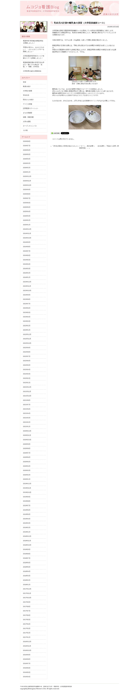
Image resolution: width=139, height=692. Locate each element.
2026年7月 (26, 145)
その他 (25, 130)
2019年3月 (26, 523)
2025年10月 (27, 185)
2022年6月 (26, 361)
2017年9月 (26, 602)
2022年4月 (26, 369)
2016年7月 (26, 663)
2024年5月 (26, 260)
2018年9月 (26, 549)
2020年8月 (26, 448)
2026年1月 (26, 172)
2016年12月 (27, 641)
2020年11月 (27, 435)
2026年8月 (26, 141)
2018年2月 (26, 580)
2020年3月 (26, 470)
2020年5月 (26, 461)
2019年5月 (26, 514)
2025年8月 (26, 194)
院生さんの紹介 (28, 99)
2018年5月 (26, 567)
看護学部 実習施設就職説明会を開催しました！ (33, 42)
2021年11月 (27, 391)
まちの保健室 (27, 113)
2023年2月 (26, 325)
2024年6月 (26, 255)
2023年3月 (26, 321)
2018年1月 (26, 584)
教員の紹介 (27, 86)
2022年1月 (26, 382)
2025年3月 (26, 216)
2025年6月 (26, 203)
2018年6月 (26, 562)
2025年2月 (26, 220)
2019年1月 (26, 532)
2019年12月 (27, 483)
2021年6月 (26, 409)
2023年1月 (26, 330)
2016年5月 (26, 672)
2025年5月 (26, 207)
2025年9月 (26, 189)
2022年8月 (26, 352)
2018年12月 (27, 536)
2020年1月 (26, 479)
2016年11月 (27, 646)
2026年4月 (26, 159)
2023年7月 (26, 304)
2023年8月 (26, 299)
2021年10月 (27, 396)
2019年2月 (26, 527)
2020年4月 (26, 466)
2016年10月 (27, 650)
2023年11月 (27, 286)
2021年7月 (26, 404)
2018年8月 (26, 554)
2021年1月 (26, 426)
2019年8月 (26, 501)
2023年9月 (26, 295)
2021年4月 (26, 413)
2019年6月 (26, 510)
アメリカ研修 (27, 104)
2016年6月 (26, 668)
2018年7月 (26, 558)
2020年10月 (27, 440)
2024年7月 (26, 251)
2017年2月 (26, 633)
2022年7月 (26, 356)
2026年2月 (26, 167)
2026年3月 (26, 163)
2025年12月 (27, 176)
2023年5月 (26, 312)
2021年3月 (26, 418)
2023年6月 (26, 308)
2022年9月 (26, 347)
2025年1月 (26, 225)
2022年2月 (26, 378)
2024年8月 (26, 246)
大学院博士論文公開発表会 (32, 71)
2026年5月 (26, 154)
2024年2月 (26, 273)
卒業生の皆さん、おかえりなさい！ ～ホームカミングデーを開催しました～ (33, 49)
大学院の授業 (27, 91)
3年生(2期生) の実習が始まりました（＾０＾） (69, 146)
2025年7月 (26, 198)
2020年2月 (26, 475)
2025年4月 (26, 211)
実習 (24, 82)
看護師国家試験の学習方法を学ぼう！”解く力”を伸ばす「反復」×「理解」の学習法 (33, 64)
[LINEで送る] (55, 133)
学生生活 (26, 95)
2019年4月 (26, 519)
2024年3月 (26, 268)
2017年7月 (26, 611)
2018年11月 (27, 541)
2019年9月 (26, 497)
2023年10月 (27, 290)
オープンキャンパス (30, 126)
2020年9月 (26, 444)
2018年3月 (26, 576)
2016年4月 (26, 677)
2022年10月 (27, 343)
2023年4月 (26, 317)
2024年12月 (27, 229)
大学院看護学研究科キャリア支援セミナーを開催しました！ (33, 57)
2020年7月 (26, 453)
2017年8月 (26, 606)
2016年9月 (26, 655)
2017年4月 (26, 624)
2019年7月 (26, 505)
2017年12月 (27, 589)
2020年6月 (26, 457)
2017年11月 (27, 593)
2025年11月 (27, 181)
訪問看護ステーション (30, 108)
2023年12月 (27, 282)
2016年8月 (26, 659)
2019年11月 (27, 488)
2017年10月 (27, 597)
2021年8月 (26, 400)
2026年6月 (26, 150)
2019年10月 (27, 492)
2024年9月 (26, 242)
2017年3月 (26, 628)
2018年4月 (26, 571)
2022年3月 (26, 374)
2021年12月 (27, 387)
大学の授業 (27, 121)
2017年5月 (26, 619)
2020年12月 (27, 431)
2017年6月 (26, 615)
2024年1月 (26, 277)
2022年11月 (27, 339)
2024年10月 (27, 238)
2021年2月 (26, 422)
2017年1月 (26, 637)
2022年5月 (26, 365)
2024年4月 (26, 264)
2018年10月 (27, 545)
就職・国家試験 (28, 117)
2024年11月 (27, 233)
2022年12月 (27, 334)
